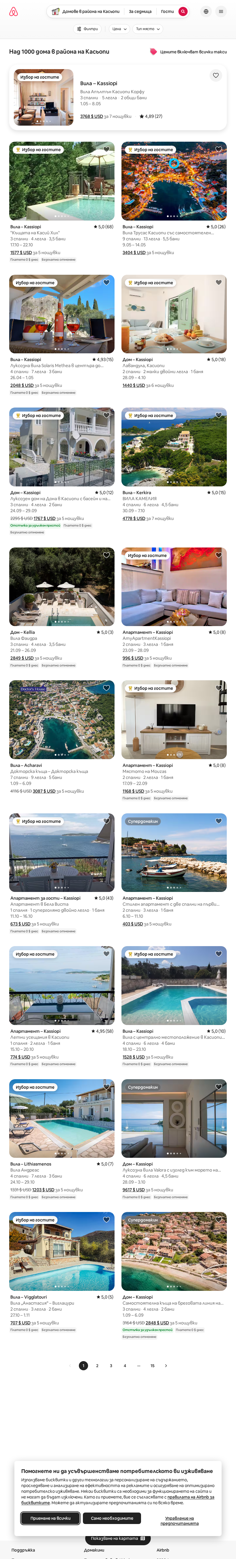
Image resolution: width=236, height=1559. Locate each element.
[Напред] (166, 1365)
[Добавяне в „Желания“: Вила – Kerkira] (218, 415)
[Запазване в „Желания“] (216, 75)
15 (153, 1365)
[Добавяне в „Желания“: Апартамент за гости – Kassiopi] (106, 820)
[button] (91, 116)
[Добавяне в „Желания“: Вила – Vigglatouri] (106, 1219)
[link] (70, 1365)
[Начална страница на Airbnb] (13, 11)
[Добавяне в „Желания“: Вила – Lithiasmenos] (106, 1086)
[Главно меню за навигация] (221, 11)
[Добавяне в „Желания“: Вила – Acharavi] (106, 687)
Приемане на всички (51, 1518)
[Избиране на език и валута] (206, 11)
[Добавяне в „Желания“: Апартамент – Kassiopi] (218, 555)
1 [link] (83, 1365)
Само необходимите (112, 1518)
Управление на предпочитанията (180, 1521)
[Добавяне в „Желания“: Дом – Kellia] (106, 555)
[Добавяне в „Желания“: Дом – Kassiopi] (218, 282)
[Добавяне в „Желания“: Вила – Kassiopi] (106, 149)
